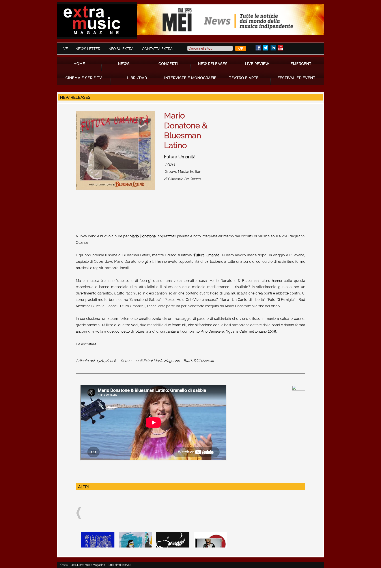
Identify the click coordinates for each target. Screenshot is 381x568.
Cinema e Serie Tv (83, 78)
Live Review (257, 64)
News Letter (87, 49)
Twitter (265, 47)
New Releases (213, 64)
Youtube (280, 47)
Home (79, 64)
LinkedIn (273, 47)
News (124, 64)
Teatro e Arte (244, 78)
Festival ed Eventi (297, 78)
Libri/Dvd (137, 78)
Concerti (168, 64)
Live (64, 49)
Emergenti (302, 64)
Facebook (258, 47)
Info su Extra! (121, 49)
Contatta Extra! (158, 49)
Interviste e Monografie (190, 78)
